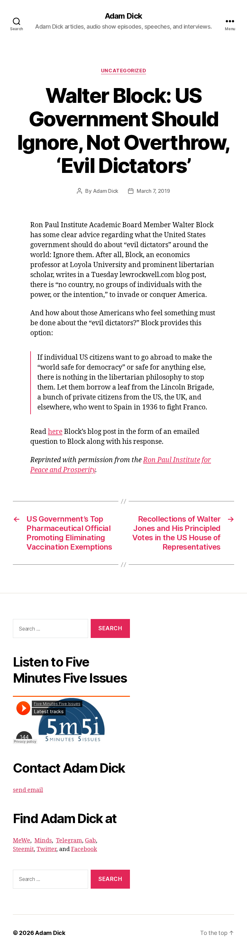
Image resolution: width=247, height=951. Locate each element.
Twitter (46, 849)
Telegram (69, 840)
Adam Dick (123, 16)
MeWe (21, 840)
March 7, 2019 (153, 191)
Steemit (23, 849)
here (55, 431)
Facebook (84, 849)
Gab (90, 840)
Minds (43, 840)
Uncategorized (123, 71)
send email (28, 790)
